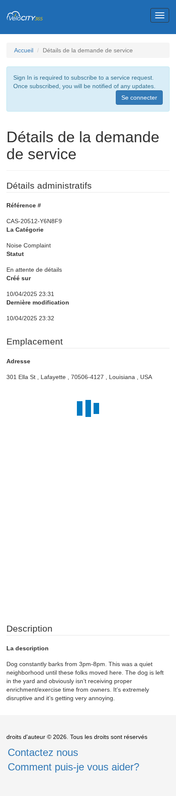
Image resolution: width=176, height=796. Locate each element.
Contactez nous (43, 752)
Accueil (23, 50)
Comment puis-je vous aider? (73, 767)
